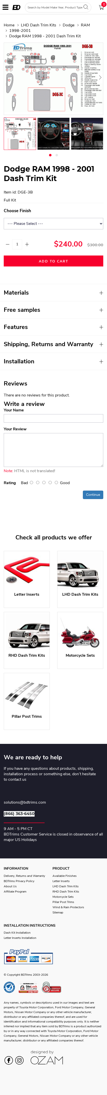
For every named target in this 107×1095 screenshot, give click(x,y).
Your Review (15, 429)
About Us (10, 886)
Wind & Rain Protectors (68, 907)
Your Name (14, 410)
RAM (85, 25)
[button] (50, 155)
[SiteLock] (30, 987)
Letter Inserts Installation (20, 938)
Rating (10, 483)
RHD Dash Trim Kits (66, 892)
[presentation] (9, 77)
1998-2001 (20, 30)
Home (9, 25)
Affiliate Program (15, 892)
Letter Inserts (61, 881)
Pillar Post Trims (63, 902)
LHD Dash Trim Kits (38, 25)
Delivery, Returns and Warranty (24, 876)
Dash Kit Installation (17, 933)
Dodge (68, 25)
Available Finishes (65, 876)
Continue (93, 494)
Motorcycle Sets (63, 897)
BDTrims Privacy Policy (19, 881)
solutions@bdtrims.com (25, 802)
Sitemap (58, 912)
